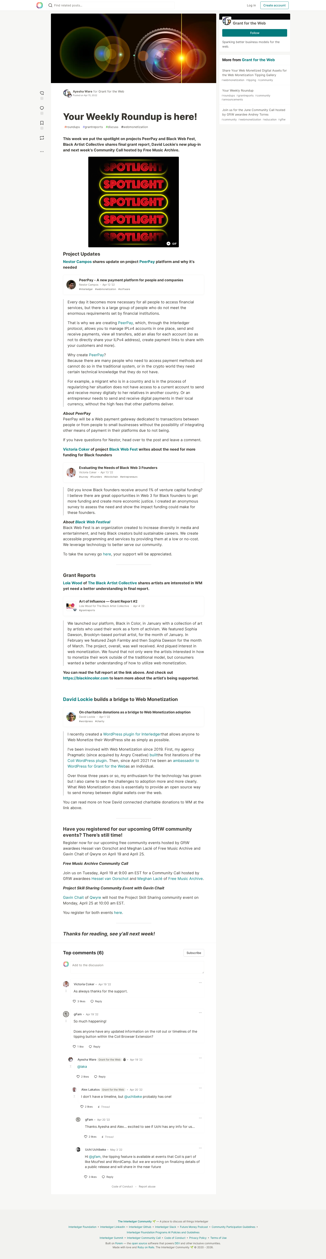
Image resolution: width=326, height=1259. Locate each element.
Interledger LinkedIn (112, 1226)
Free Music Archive (185, 878)
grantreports (93, 127)
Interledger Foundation (82, 1226)
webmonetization (134, 127)
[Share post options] (42, 151)
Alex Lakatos (102, 1089)
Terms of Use (218, 1237)
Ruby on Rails (146, 1247)
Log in (251, 5)
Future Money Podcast (194, 1226)
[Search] (50, 5)
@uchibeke (133, 1097)
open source (139, 1243)
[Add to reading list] (42, 125)
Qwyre (95, 897)
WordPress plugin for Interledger (132, 734)
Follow (254, 33)
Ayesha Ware (82, 91)
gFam (78, 1014)
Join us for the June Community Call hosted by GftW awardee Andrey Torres (253, 114)
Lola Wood (72, 583)
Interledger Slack (165, 1226)
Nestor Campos (77, 261)
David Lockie (78, 699)
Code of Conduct (122, 1186)
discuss (112, 127)
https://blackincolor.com (85, 678)
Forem (119, 1243)
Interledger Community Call (144, 1237)
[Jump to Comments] (42, 110)
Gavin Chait (73, 897)
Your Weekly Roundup (245, 95)
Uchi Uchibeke (95, 1149)
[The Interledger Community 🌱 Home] (39, 5)
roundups (72, 127)
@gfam (95, 1157)
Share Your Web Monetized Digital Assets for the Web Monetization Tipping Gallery (254, 75)
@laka (82, 1067)
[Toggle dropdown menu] (200, 983)
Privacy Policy (198, 1237)
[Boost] (42, 138)
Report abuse (147, 1186)
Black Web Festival (92, 522)
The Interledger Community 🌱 (137, 1221)
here (107, 554)
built (153, 755)
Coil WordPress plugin (87, 760)
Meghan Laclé (149, 878)
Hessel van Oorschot (109, 878)
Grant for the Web (111, 91)
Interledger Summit (111, 1237)
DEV (177, 1243)
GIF (174, 243)
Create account (274, 5)
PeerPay (147, 261)
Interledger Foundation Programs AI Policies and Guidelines (163, 1232)
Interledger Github (140, 1226)
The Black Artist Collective (112, 583)
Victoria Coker (76, 449)
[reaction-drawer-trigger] (42, 95)
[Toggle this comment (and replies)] (66, 991)
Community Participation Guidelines (233, 1226)
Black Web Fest (123, 449)
